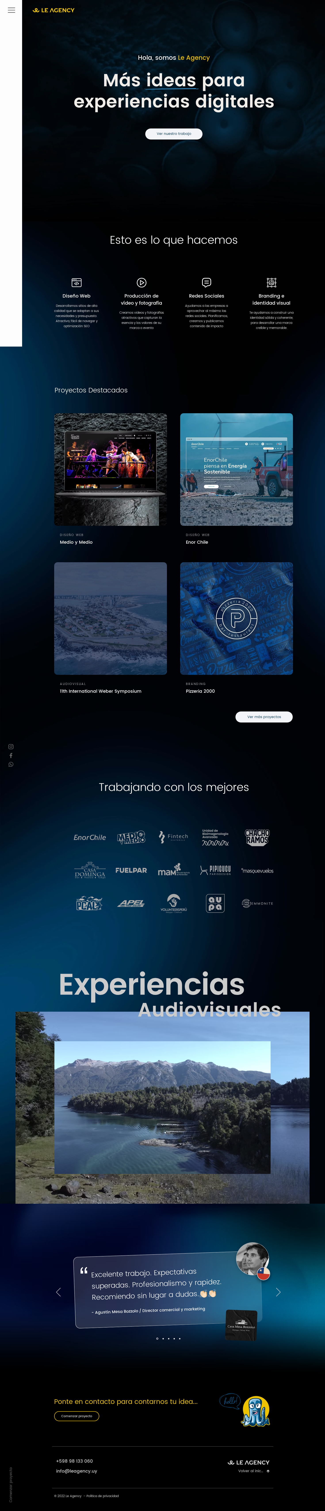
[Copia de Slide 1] (162, 1338)
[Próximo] (278, 1292)
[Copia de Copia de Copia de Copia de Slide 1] (174, 1339)
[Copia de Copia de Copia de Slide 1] (179, 1338)
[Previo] (58, 1292)
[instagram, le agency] (11, 746)
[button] (11, 10)
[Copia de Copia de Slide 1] (168, 1338)
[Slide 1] (157, 1338)
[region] (76, 308)
